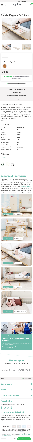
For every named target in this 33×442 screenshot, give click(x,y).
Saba (16, 9)
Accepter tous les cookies (24, 438)
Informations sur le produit (16, 89)
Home (2, 9)
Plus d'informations (8, 347)
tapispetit (18, 214)
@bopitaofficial (25, 186)
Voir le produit (7, 214)
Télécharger (17, 99)
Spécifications (16, 92)
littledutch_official (21, 311)
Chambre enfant (9, 9)
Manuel (4, 158)
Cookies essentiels (12, 438)
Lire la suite (5, 57)
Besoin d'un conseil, (16, 83)
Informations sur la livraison (16, 96)
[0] (31, 4)
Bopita (3, 13)
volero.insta (19, 238)
